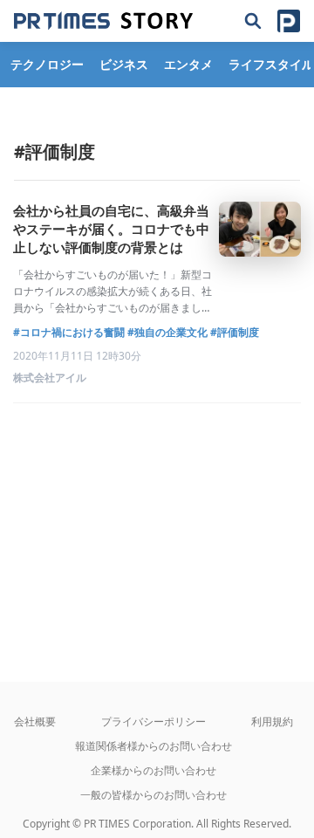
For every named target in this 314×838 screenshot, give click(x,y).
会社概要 (35, 721)
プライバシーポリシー (153, 721)
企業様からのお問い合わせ (153, 770)
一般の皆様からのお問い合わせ (153, 794)
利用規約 (272, 721)
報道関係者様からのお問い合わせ (153, 745)
